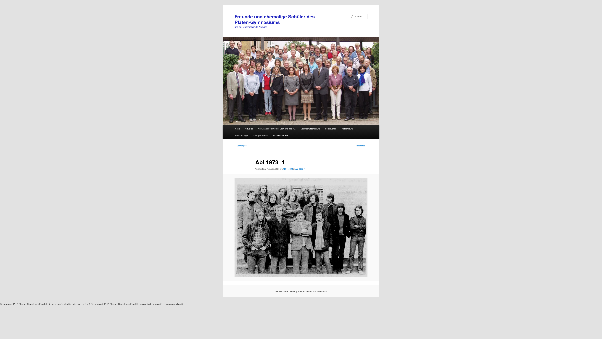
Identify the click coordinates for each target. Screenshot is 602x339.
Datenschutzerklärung (310, 128)
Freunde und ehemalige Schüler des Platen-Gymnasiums (275, 19)
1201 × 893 (288, 168)
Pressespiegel (241, 135)
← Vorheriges (241, 145)
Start (237, 128)
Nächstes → (361, 145)
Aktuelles (249, 128)
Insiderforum (347, 128)
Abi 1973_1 (300, 168)
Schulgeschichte (260, 135)
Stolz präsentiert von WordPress (312, 291)
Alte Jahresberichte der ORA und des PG (277, 128)
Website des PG (280, 135)
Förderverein (330, 128)
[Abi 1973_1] (301, 227)
